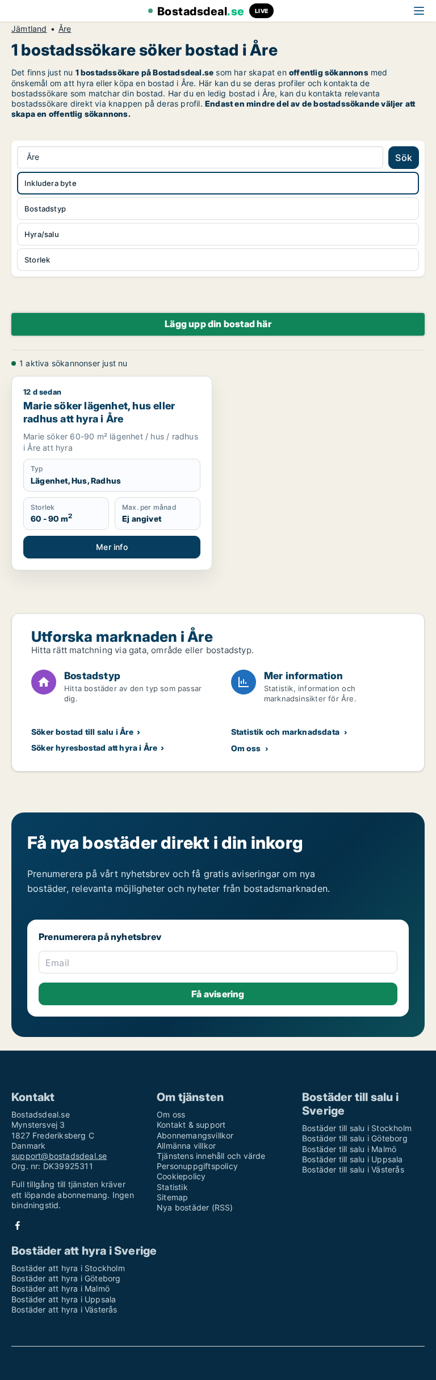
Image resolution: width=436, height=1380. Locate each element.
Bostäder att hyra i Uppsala (63, 1299)
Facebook (17, 1225)
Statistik (172, 1187)
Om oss (246, 748)
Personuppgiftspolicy (197, 1166)
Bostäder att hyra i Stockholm (68, 1268)
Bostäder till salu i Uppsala (352, 1159)
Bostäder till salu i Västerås (353, 1169)
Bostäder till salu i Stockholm (357, 1128)
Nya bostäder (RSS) (195, 1207)
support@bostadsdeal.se (59, 1156)
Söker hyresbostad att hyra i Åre (94, 747)
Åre (65, 28)
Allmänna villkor (186, 1145)
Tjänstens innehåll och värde (211, 1156)
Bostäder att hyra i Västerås (64, 1309)
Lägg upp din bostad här (218, 323)
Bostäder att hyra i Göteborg (66, 1278)
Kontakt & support (191, 1124)
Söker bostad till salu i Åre (82, 731)
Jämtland (29, 28)
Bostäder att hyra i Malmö (60, 1288)
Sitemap (172, 1197)
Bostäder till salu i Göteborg (355, 1138)
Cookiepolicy (181, 1176)
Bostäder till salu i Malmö (349, 1149)
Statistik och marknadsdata (285, 731)
